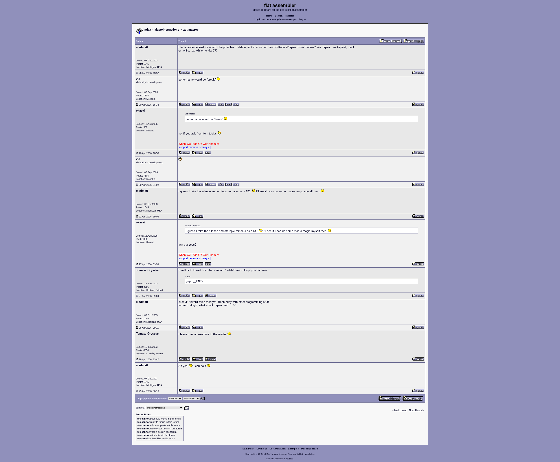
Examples (293, 448)
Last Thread (400, 410)
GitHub (299, 454)
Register (289, 16)
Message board (309, 448)
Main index (248, 448)
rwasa (290, 458)
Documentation (278, 448)
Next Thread (416, 410)
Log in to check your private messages (276, 19)
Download (262, 448)
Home (269, 16)
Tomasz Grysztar (278, 454)
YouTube (309, 454)
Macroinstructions (166, 29)
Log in (302, 19)
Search (279, 16)
